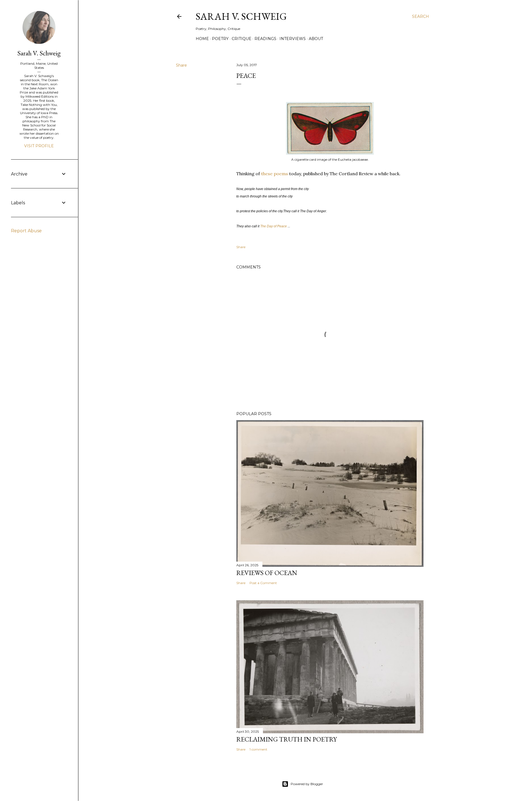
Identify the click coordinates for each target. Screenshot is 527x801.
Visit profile (39, 145)
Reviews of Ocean (266, 572)
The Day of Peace (273, 226)
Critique (241, 38)
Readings (265, 38)
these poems (274, 173)
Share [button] (181, 65)
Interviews (292, 38)
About (316, 38)
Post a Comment (263, 583)
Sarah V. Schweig (241, 16)
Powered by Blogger (307, 784)
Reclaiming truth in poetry (286, 739)
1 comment (258, 749)
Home (202, 38)
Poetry (220, 38)
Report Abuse (26, 230)
